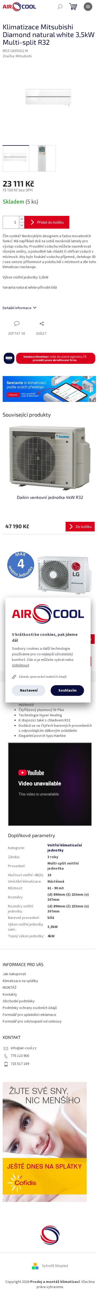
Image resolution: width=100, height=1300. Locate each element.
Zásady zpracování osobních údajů (43, 677)
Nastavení (29, 690)
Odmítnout (20, 665)
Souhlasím (67, 690)
